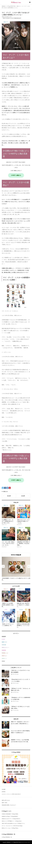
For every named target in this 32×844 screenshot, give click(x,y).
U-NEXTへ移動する (16, 175)
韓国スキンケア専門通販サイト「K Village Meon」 (12, 821)
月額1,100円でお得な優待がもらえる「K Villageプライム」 (13, 823)
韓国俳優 (4, 644)
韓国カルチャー (5, 647)
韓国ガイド (4, 658)
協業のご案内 (4, 802)
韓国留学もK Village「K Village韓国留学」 (10, 816)
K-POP (3, 639)
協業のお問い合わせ (6, 800)
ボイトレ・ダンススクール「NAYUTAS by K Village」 (12, 825)
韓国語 (3, 661)
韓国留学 (4, 636)
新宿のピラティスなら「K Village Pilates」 (10, 828)
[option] (16, 569)
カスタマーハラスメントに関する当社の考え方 (11, 794)
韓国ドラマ (5, 491)
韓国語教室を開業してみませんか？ (9, 805)
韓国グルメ (4, 655)
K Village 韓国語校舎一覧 (7, 837)
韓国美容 (4, 650)
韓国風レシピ (5, 653)
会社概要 (3, 789)
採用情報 (3, 791)
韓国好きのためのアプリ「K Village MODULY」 (11, 818)
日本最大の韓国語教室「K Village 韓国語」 (10, 814)
